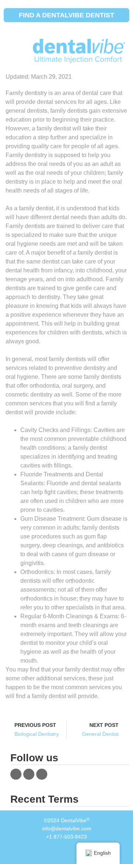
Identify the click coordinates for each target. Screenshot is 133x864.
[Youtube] (41, 774)
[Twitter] (28, 774)
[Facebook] (15, 774)
